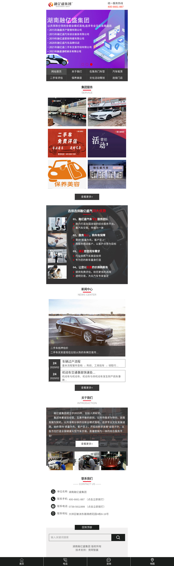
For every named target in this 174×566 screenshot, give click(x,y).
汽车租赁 (117, 71)
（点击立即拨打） (87, 499)
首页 (21, 564)
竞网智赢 (93, 550)
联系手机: (62, 498)
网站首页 (56, 71)
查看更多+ (87, 196)
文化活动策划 (97, 77)
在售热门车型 (97, 71)
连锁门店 (117, 77)
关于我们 (77, 71)
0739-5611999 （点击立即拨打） (87, 506)
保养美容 (77, 77)
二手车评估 (56, 77)
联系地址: (62, 513)
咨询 (108, 564)
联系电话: (62, 506)
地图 (152, 564)
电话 (65, 564)
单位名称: (62, 491)
